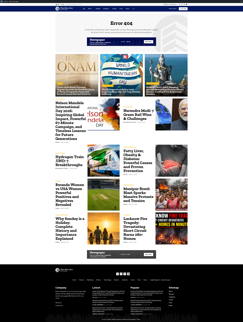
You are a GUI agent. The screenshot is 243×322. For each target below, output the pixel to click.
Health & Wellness (129, 147)
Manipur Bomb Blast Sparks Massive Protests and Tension (138, 194)
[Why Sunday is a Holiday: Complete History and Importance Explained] (104, 228)
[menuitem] (1, 1)
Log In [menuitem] (6, 1)
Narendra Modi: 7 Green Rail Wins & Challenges (138, 114)
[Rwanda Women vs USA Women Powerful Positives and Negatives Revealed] (104, 195)
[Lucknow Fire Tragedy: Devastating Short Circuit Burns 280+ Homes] (171, 228)
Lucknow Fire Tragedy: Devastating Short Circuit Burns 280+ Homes (135, 228)
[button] (133, 8)
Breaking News (128, 185)
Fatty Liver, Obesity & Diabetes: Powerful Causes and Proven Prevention (137, 160)
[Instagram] (182, 4)
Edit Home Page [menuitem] (14, 1)
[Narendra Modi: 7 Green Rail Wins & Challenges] (171, 114)
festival (60, 83)
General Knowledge (153, 83)
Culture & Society (61, 215)
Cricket (58, 181)
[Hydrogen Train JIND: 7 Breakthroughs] (104, 161)
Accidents (127, 215)
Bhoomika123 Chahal (129, 122)
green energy (60, 153)
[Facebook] (179, 4)
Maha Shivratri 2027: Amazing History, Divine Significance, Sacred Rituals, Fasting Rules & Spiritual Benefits (107, 309)
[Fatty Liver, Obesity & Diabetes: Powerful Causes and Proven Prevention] (171, 161)
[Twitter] (184, 4)
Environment (128, 107)
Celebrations (60, 99)
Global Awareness (107, 86)
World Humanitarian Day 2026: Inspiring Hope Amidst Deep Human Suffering (107, 301)
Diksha (57, 142)
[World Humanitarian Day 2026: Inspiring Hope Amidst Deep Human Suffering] (121, 75)
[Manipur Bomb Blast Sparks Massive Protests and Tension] (171, 195)
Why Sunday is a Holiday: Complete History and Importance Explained (69, 228)
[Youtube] (186, 4)
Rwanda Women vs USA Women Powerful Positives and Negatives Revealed (69, 194)
